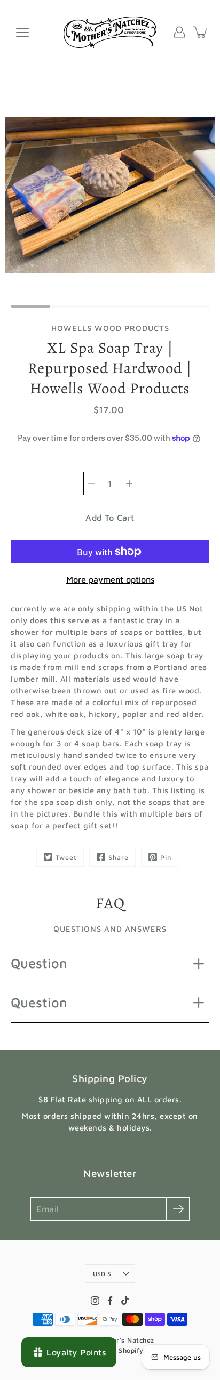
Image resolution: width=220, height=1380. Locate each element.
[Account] (179, 32)
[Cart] (200, 32)
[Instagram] (95, 1300)
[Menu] (22, 32)
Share (118, 857)
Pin (165, 857)
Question (39, 963)
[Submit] (178, 1209)
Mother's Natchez (125, 1340)
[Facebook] (110, 1300)
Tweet (66, 857)
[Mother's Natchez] (110, 32)
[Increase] (129, 483)
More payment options (110, 579)
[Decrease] (91, 483)
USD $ (102, 1273)
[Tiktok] (125, 1300)
